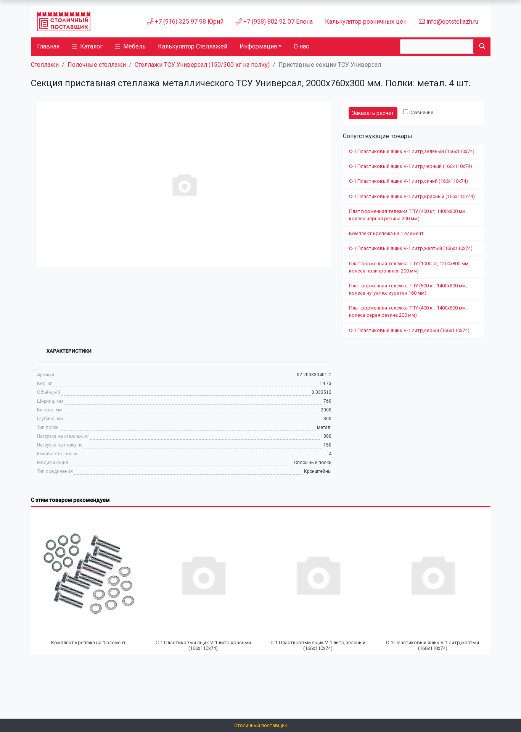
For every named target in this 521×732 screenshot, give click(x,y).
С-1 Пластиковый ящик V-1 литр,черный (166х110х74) (410, 166)
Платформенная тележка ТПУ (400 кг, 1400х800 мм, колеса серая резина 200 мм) (408, 311)
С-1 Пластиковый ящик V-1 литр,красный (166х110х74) (412, 196)
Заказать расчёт (373, 113)
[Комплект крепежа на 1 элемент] (88, 574)
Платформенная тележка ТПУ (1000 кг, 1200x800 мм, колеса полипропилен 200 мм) (409, 267)
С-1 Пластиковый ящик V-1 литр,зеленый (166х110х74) (411, 151)
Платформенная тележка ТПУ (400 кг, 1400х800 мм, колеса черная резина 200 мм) (408, 214)
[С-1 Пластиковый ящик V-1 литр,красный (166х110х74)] (203, 574)
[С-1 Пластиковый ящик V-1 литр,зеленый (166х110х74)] (318, 574)
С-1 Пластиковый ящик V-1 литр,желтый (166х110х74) (411, 248)
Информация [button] (258, 46)
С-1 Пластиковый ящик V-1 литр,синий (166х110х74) (408, 181)
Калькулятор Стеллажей (192, 46)
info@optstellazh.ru (451, 21)
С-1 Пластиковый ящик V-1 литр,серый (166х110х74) (409, 330)
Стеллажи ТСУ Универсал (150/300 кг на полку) (202, 64)
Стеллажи (45, 64)
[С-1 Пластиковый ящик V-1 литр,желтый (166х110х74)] (432, 574)
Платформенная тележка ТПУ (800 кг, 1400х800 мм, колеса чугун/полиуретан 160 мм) (408, 289)
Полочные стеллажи (97, 64)
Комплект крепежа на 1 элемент (386, 233)
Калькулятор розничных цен (366, 21)
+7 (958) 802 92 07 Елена (277, 21)
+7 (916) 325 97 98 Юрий (188, 21)
